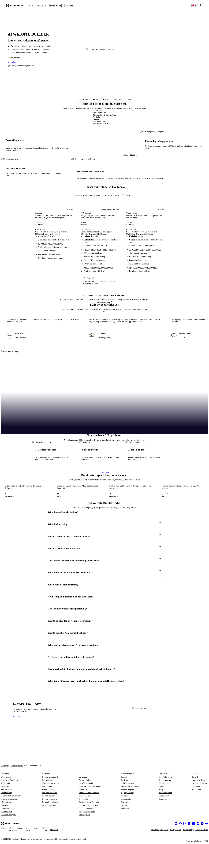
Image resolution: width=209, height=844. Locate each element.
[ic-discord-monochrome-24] (206, 823)
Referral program (127, 789)
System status (126, 799)
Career (161, 786)
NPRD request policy (159, 830)
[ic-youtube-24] (193, 823)
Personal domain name (50, 802)
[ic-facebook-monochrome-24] (180, 823)
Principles (163, 799)
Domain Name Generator (89, 793)
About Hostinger (165, 777)
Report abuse (197, 789)
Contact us (196, 786)
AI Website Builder (86, 783)
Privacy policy (175, 830)
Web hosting (6, 777)
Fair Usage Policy (118, 295)
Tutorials (195, 777)
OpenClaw (5, 808)
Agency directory (127, 793)
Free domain (47, 786)
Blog (161, 789)
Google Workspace (8, 815)
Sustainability (164, 796)
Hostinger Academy (199, 783)
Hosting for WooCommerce (11, 796)
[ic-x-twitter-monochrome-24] (189, 823)
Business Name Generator (89, 802)
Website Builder (85, 780)
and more (54, 830)
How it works (118, 99)
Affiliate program (127, 783)
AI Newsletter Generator (88, 805)
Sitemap (124, 805)
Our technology (165, 780)
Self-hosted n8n (7, 786)
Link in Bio (83, 799)
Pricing (30, 5)
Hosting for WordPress (9, 780)
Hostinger (4, 766)
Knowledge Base (198, 780)
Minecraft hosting (7, 802)
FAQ (129, 99)
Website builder (17, 766)
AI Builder (83, 777)
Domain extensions (49, 799)
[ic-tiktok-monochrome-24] (202, 823)
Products (40, 5)
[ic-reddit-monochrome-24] (197, 823)
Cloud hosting (6, 793)
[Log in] (200, 5)
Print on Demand (85, 796)
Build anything (83, 99)
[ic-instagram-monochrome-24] (184, 823)
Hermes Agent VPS (8, 805)
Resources (69, 5)
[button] (104, 512)
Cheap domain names (50, 783)
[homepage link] (15, 5)
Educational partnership (130, 786)
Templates (83, 789)
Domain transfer (48, 796)
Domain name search (50, 777)
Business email (6, 789)
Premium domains (49, 805)
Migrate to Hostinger (87, 812)
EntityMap (125, 808)
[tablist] (104, 117)
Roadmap (124, 796)
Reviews (106, 99)
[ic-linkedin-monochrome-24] (176, 823)
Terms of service (201, 830)
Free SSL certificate (49, 793)
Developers (54, 5)
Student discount (165, 793)
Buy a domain (47, 780)
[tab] (104, 111)
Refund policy (188, 830)
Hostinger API (84, 815)
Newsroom (163, 783)
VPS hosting (6, 783)
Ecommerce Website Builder (90, 786)
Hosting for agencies (9, 799)
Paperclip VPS (6, 812)
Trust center (125, 802)
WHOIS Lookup (48, 789)
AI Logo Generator (86, 808)
